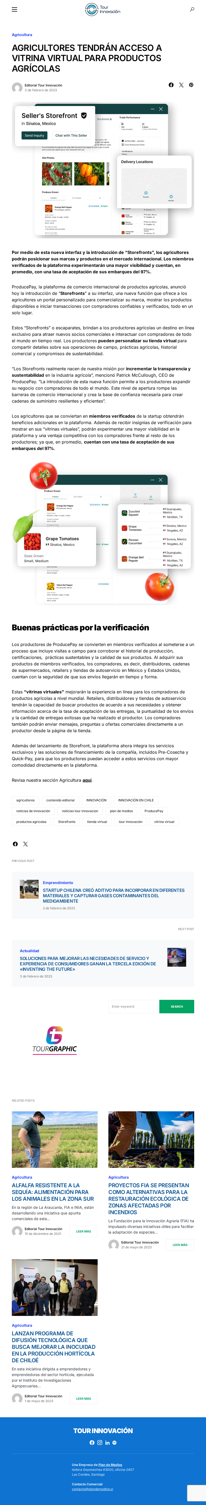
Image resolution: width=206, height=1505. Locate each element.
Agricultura (22, 34)
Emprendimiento (58, 882)
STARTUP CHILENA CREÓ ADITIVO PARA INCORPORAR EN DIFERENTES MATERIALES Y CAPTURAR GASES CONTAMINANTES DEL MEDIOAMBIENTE (114, 896)
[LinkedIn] (107, 1442)
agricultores (25, 800)
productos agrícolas (31, 822)
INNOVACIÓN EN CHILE (136, 800)
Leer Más (83, 1231)
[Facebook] (92, 1442)
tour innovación (130, 822)
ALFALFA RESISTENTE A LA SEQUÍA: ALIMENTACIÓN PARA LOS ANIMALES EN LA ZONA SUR (53, 1192)
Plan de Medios (110, 1465)
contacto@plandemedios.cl (92, 1489)
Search (177, 1006)
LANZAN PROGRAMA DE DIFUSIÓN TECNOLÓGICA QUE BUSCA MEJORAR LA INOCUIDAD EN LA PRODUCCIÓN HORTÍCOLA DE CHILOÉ (53, 1347)
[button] (14, 9)
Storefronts (66, 822)
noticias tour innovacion (80, 811)
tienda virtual (97, 822)
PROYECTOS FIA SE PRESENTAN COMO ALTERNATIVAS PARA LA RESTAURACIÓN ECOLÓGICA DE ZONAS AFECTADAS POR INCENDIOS (148, 1199)
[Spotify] (114, 1442)
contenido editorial (60, 800)
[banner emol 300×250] (55, 1042)
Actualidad (29, 950)
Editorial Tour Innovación (43, 85)
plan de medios (121, 811)
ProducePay (154, 811)
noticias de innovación (33, 811)
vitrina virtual (164, 822)
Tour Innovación (103, 1431)
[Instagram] (99, 1442)
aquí (87, 780)
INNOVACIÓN (96, 800)
